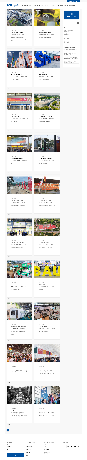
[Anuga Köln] (19, 406)
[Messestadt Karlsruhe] (47, 196)
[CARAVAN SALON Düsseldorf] (19, 322)
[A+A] (19, 280)
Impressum (9, 446)
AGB (7, 449)
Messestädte (11, 52)
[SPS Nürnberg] (47, 70)
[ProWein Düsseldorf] (19, 154)
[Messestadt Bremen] (19, 196)
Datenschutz (9, 447)
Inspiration (28, 450)
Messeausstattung (29, 447)
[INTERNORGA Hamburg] (47, 154)
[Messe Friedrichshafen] (19, 28)
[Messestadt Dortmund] (47, 112)
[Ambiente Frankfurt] (47, 364)
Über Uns (9, 444)
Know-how (11, 10)
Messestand (46, 450)
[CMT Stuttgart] (47, 322)
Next (20, 430)
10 (17, 430)
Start (27, 444)
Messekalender (29, 453)
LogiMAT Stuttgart (67, 35)
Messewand (46, 449)
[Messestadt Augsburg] (19, 238)
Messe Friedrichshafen (68, 30)
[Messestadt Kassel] (47, 238)
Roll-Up (45, 444)
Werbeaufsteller (47, 452)
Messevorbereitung (29, 446)
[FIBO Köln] (47, 406)
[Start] (22, 5)
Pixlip (45, 446)
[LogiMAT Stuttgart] (19, 70)
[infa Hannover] (19, 112)
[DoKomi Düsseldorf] (19, 364)
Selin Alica (11, 46)
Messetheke (46, 447)
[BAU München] (47, 280)
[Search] (78, 23)
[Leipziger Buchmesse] (47, 28)
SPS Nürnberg (66, 38)
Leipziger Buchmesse (68, 33)
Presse (27, 455)
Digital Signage (47, 453)
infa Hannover (67, 41)
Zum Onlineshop (73, 1)
